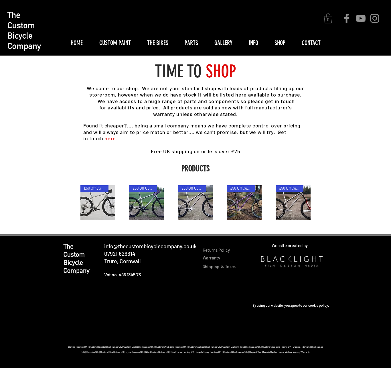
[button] (328, 18)
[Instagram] (375, 18)
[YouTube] (361, 18)
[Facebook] (347, 18)
